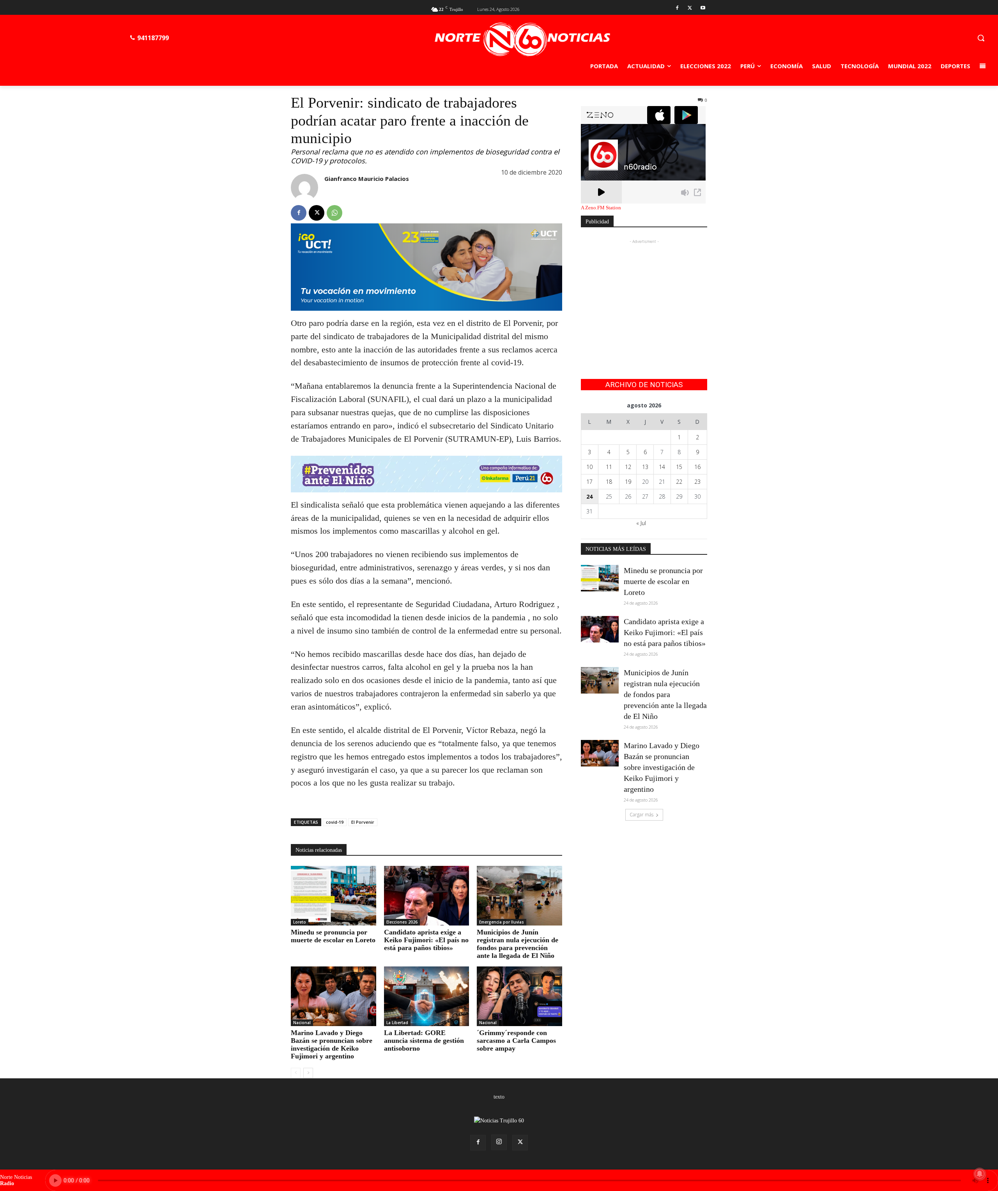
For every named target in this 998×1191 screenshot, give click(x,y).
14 (662, 467)
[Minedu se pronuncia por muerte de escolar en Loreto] (333, 896)
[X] (689, 8)
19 (628, 481)
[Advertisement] (644, 294)
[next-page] (308, 1073)
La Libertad (397, 1022)
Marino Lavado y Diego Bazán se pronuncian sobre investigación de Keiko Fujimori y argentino (331, 1044)
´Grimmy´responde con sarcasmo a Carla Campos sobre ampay (516, 1040)
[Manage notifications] (979, 1174)
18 (609, 481)
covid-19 (334, 822)
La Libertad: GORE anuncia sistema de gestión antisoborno (424, 1040)
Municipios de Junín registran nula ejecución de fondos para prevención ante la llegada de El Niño (517, 943)
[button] (980, 37)
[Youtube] (702, 8)
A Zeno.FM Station (601, 208)
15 (679, 467)
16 (697, 467)
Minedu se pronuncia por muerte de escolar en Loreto (333, 936)
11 (609, 467)
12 (628, 467)
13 (645, 467)
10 (589, 467)
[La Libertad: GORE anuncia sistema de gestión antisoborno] (426, 996)
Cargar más (641, 814)
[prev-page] (296, 1073)
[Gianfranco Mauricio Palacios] (304, 187)
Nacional (302, 1022)
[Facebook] (677, 8)
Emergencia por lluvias (501, 922)
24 (589, 496)
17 (589, 481)
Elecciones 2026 (402, 922)
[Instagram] (499, 1142)
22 (679, 481)
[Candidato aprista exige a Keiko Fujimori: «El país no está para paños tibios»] (426, 896)
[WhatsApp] (334, 213)
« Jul (641, 523)
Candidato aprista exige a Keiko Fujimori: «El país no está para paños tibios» (426, 940)
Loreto (299, 922)
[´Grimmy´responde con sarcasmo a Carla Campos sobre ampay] (519, 996)
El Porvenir (362, 822)
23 (697, 481)
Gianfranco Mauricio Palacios (366, 178)
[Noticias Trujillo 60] (522, 40)
